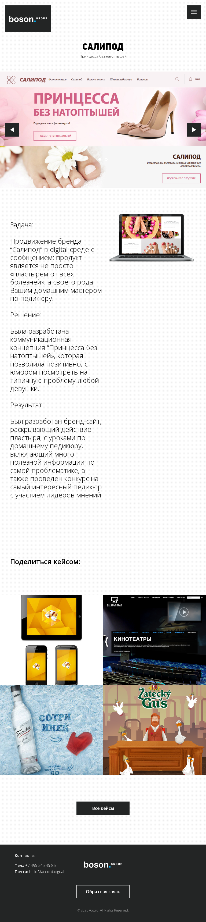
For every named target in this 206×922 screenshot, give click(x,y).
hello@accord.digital (46, 871)
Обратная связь (103, 892)
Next (194, 130)
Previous (12, 130)
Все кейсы (103, 808)
